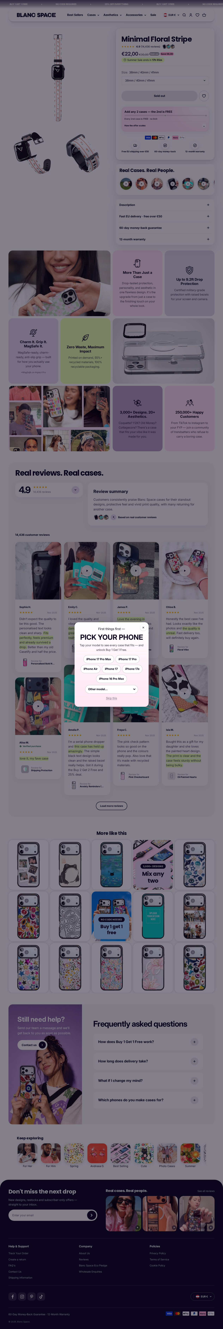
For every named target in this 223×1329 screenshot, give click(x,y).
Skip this (111, 698)
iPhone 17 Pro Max (98, 659)
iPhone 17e (132, 669)
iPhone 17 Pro (127, 659)
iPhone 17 (111, 669)
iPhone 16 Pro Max (111, 678)
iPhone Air (90, 669)
